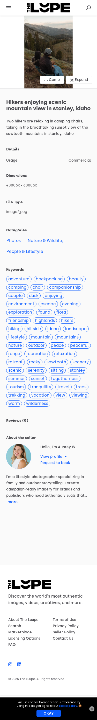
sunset (38, 378)
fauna (44, 312)
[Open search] (88, 8)
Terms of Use (64, 620)
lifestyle (16, 337)
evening (70, 303)
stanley (77, 370)
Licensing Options (24, 638)
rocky (34, 361)
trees (81, 386)
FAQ (12, 644)
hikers (67, 320)
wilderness (37, 403)
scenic (15, 370)
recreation (37, 353)
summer (16, 378)
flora (61, 312)
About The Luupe (23, 620)
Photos (13, 240)
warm (14, 403)
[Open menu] (8, 8)
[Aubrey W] (18, 456)
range (14, 353)
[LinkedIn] (18, 664)
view (60, 395)
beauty (76, 278)
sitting (57, 370)
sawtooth (56, 361)
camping (17, 287)
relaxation (64, 353)
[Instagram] (11, 664)
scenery (80, 361)
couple (15, 295)
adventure (18, 278)
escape (48, 303)
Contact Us (63, 638)
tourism (16, 386)
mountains (68, 337)
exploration (20, 312)
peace (57, 345)
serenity (36, 370)
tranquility (40, 386)
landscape (76, 328)
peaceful (79, 345)
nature (15, 345)
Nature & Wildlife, (45, 240)
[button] (48, 52)
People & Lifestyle (24, 251)
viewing (79, 395)
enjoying (53, 295)
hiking (14, 328)
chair (38, 287)
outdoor (36, 345)
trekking (16, 395)
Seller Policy (64, 632)
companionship (65, 287)
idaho (53, 328)
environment (21, 303)
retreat (15, 361)
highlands (45, 320)
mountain (41, 337)
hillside (34, 328)
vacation (40, 395)
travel (63, 386)
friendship (18, 320)
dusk (34, 295)
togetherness (64, 378)
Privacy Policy (66, 626)
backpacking (49, 278)
